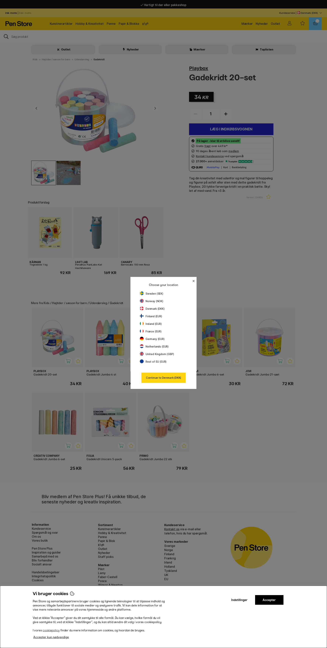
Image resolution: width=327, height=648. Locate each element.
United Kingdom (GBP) (160, 354)
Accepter (269, 600)
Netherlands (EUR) (157, 346)
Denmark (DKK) (155, 308)
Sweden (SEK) (154, 293)
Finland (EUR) (154, 316)
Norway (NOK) (154, 301)
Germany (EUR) (155, 339)
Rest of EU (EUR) (156, 361)
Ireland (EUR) (154, 323)
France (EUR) (154, 331)
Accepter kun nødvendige (51, 637)
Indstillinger (239, 600)
